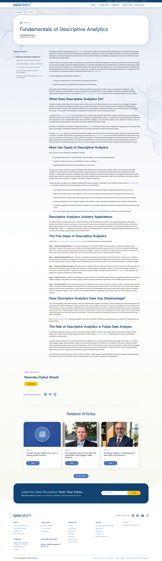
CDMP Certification (19, 546)
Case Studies (72, 528)
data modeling (120, 270)
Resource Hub (72, 522)
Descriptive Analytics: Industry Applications (29, 63)
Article (28, 450)
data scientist (59, 133)
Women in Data (127, 5)
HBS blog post (96, 71)
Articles (31, 12)
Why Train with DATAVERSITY (105, 525)
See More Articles (81, 476)
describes (90, 126)
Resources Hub (139, 5)
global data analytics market (60, 319)
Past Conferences (19, 534)
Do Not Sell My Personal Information (137, 558)
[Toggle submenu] (136, 1)
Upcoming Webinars (20, 528)
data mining (80, 51)
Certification (115, 5)
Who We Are (99, 528)
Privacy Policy (109, 558)
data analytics (99, 135)
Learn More (31, 384)
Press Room (99, 531)
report (65, 228)
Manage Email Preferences (131, 525)
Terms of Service (99, 558)
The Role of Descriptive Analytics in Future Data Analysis (29, 76)
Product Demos (72, 539)
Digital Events (18, 531)
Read (32, 463)
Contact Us (99, 534)
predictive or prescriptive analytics (91, 93)
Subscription (44, 531)
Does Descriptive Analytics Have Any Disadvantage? (27, 71)
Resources (19, 12)
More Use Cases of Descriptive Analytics (28, 60)
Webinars (71, 534)
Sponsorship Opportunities (121, 1)
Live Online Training (47, 525)
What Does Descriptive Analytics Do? (28, 57)
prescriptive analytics (65, 115)
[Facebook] (50, 395)
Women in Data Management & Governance (50, 545)
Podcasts (71, 536)
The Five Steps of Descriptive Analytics (28, 67)
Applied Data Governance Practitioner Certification (21, 543)
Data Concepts (72, 542)
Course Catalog (45, 528)
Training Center (104, 5)
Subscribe (109, 1)
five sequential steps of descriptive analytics (70, 241)
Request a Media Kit (102, 536)
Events (93, 5)
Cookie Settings (120, 558)
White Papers (72, 531)
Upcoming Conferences (21, 525)
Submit (134, 493)
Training (16, 549)
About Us (133, 1)
